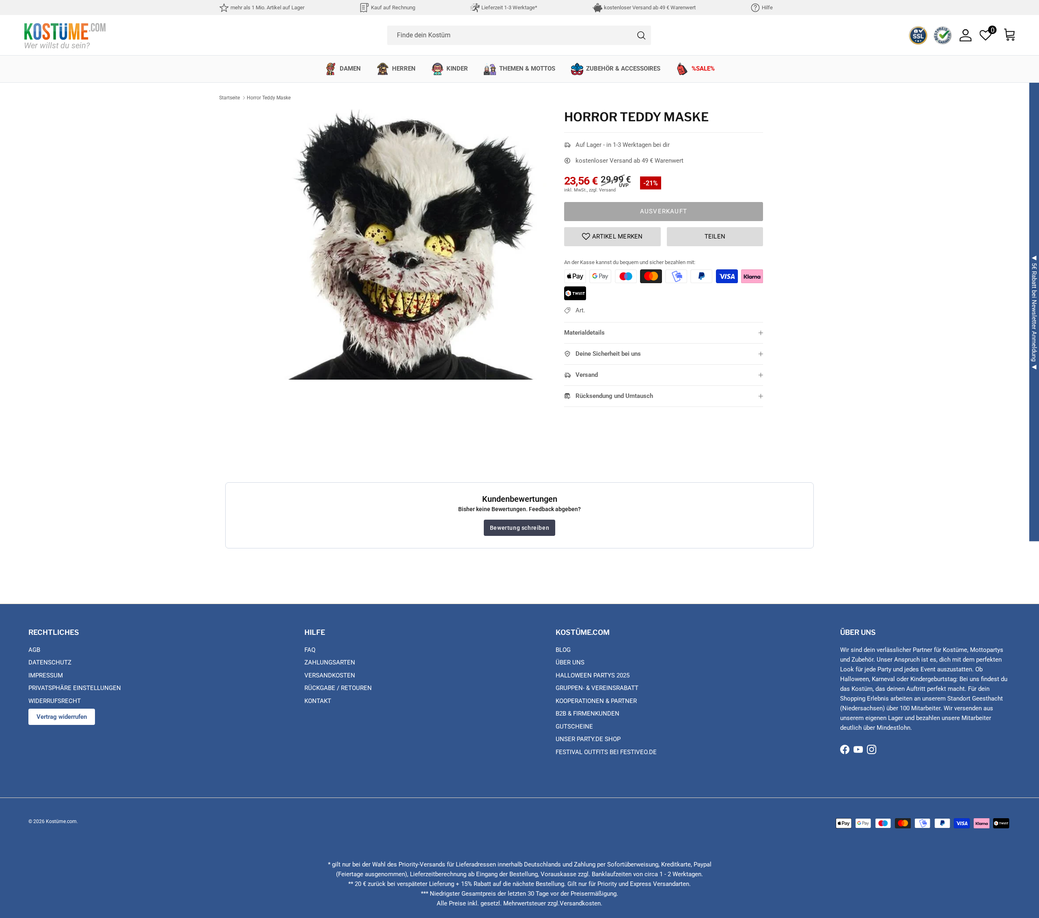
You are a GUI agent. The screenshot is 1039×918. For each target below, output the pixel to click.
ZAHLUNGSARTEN (329, 662)
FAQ (309, 650)
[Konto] (965, 35)
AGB (34, 650)
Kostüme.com (61, 821)
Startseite (229, 98)
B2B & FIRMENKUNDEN (587, 713)
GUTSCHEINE (574, 726)
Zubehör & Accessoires (623, 68)
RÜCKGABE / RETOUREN (338, 688)
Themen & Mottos (527, 68)
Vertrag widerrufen (62, 716)
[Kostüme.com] (65, 35)
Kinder (457, 68)
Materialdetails (584, 332)
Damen (350, 68)
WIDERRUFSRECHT (54, 701)
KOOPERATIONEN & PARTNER (596, 701)
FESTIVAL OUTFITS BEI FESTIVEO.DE (606, 752)
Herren (404, 68)
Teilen (715, 236)
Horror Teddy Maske (269, 98)
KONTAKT (317, 701)
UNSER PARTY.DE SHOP (588, 739)
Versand (587, 374)
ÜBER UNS (570, 662)
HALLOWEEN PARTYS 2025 (592, 675)
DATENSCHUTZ (49, 662)
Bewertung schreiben (519, 528)
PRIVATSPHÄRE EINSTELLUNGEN (74, 688)
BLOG (563, 650)
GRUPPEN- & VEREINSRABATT (597, 688)
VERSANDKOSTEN (329, 675)
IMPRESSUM (45, 675)
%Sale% (703, 68)
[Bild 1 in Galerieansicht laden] (411, 245)
